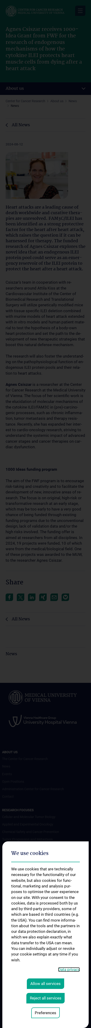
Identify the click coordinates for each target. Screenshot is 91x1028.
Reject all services (45, 998)
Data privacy (69, 969)
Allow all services (45, 983)
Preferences (45, 1012)
